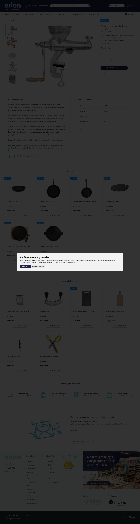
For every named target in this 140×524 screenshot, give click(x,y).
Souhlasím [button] (25, 266)
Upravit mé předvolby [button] (38, 266)
